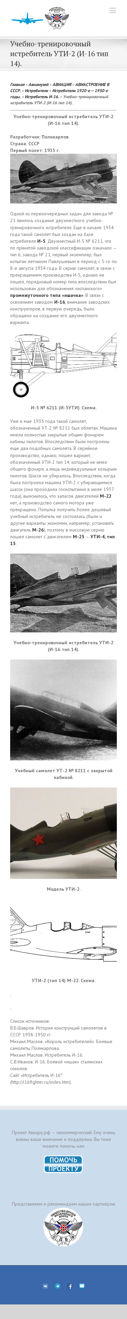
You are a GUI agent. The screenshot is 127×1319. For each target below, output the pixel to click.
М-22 (105, 496)
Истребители (36, 90)
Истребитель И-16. (42, 96)
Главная (17, 84)
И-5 (41, 241)
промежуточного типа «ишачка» (46, 295)
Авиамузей (38, 84)
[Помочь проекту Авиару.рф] (63, 1157)
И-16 (59, 302)
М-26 (38, 530)
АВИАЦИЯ (61, 84)
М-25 (78, 537)
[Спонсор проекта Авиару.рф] (63, 1227)
